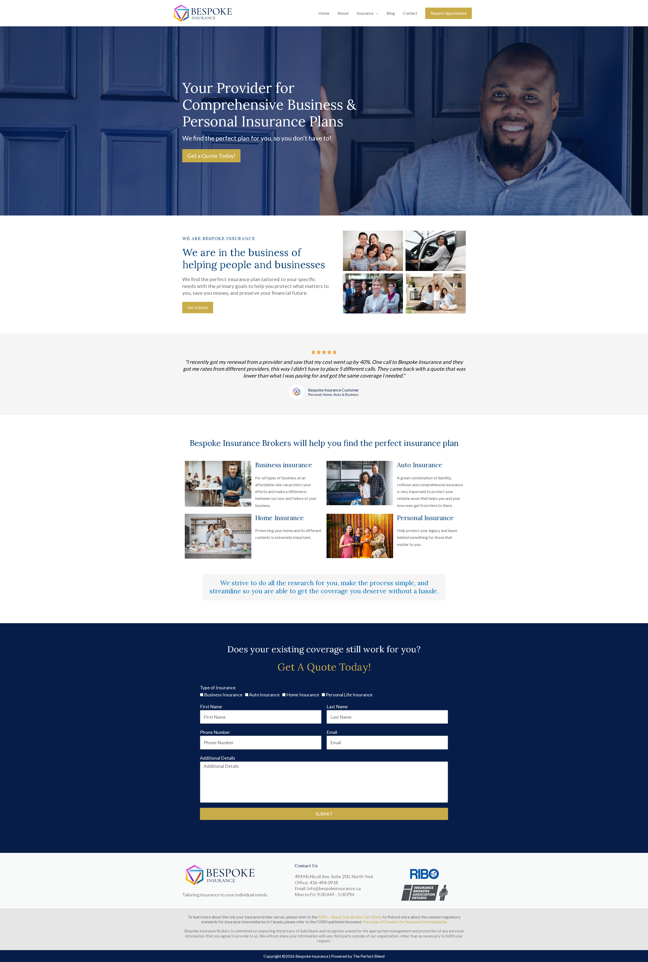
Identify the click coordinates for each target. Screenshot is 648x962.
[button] (448, 13)
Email (332, 732)
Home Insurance (302, 694)
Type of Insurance (218, 687)
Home (323, 13)
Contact (410, 13)
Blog (391, 13)
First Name (211, 706)
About (343, 13)
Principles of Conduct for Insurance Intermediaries (404, 921)
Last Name (337, 706)
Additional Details (217, 758)
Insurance (365, 13)
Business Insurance (223, 694)
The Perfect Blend (368, 956)
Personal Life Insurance (349, 694)
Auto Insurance (264, 694)
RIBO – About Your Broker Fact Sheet (349, 917)
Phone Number (215, 732)
